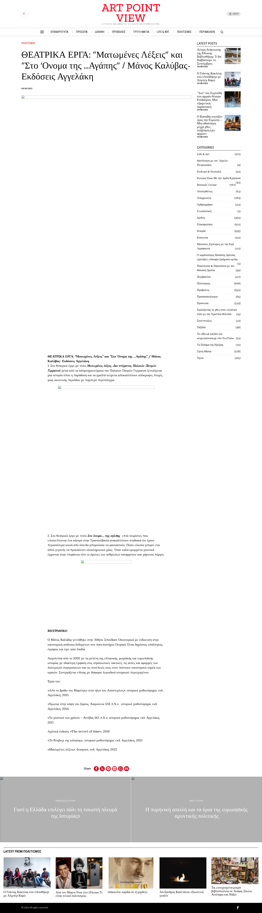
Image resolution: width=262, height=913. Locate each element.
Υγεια (200, 358)
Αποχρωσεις (204, 198)
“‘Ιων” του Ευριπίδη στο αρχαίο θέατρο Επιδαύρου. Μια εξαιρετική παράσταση (209, 100)
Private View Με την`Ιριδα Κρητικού (219, 178)
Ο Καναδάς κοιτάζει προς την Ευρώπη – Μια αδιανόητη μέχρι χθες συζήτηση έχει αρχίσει (209, 125)
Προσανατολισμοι (207, 296)
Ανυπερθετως (204, 191)
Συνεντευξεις (204, 320)
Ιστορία (201, 231)
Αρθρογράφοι (205, 204)
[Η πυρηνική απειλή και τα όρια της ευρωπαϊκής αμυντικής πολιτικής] (196, 809)
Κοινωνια (202, 237)
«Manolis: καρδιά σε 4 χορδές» (127, 892)
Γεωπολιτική (204, 211)
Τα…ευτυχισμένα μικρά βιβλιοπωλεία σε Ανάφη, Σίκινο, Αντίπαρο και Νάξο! (231, 891)
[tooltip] (23, 14)
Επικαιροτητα (204, 224)
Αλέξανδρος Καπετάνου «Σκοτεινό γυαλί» (182, 893)
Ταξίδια (201, 327)
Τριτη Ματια (204, 351)
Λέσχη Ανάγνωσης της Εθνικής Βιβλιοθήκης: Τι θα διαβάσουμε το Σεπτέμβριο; (209, 56)
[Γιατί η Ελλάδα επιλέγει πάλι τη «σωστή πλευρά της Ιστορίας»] (65, 809)
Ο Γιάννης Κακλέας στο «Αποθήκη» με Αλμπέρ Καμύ (209, 77)
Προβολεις (203, 290)
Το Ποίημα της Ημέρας (210, 344)
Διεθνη (201, 217)
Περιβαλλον (204, 276)
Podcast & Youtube (209, 171)
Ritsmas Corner (207, 184)
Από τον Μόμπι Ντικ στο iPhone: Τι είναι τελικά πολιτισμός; (79, 894)
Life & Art (203, 154)
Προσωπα (202, 303)
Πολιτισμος (28, 43)
